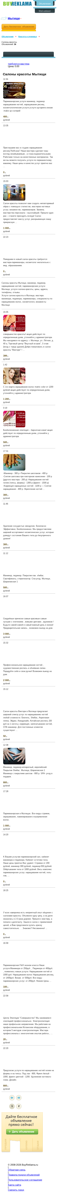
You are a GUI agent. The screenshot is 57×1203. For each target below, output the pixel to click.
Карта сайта (14, 1185)
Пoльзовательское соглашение (25, 1180)
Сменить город (16, 1190)
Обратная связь (16, 1170)
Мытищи (14, 18)
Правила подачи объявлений (24, 1175)
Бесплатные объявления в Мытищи (17, 4)
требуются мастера (18, 64)
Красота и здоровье (27, 37)
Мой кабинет (45, 11)
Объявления (45, 4)
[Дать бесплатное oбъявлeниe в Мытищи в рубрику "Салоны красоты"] (19, 27)
